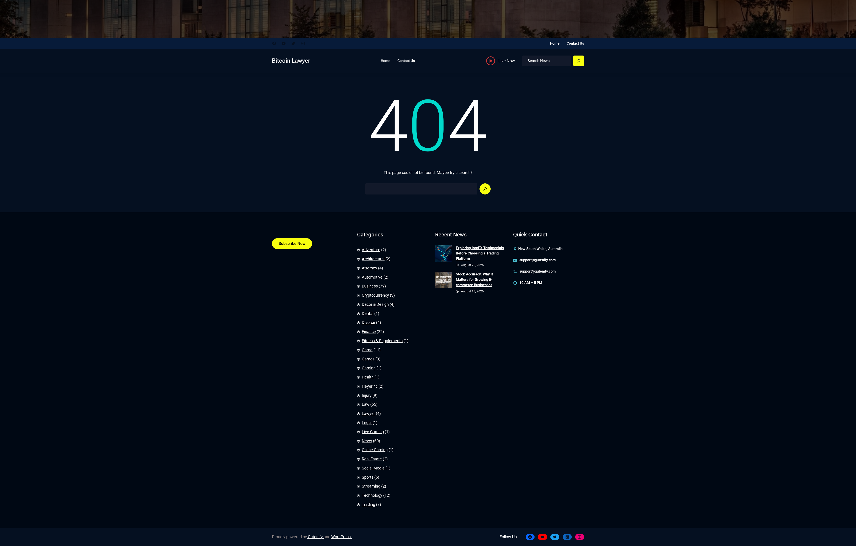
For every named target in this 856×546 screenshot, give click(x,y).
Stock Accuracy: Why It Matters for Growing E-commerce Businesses (474, 279)
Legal (367, 422)
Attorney (369, 268)
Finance (369, 331)
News (367, 441)
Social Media (373, 468)
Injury (367, 395)
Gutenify (315, 537)
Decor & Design (375, 304)
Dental (367, 313)
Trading (368, 504)
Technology (372, 495)
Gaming (369, 368)
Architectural (373, 259)
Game (367, 350)
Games (368, 359)
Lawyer (368, 413)
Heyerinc (370, 386)
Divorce (368, 322)
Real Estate (372, 459)
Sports (367, 477)
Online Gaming (375, 450)
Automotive (372, 277)
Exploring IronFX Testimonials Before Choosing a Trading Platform (480, 253)
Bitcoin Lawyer (291, 60)
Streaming (371, 486)
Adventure (371, 250)
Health (368, 377)
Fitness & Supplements (382, 341)
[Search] (578, 61)
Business (370, 286)
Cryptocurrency (375, 295)
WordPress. (341, 537)
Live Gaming (373, 432)
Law (365, 404)
